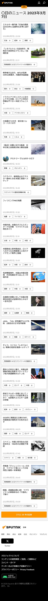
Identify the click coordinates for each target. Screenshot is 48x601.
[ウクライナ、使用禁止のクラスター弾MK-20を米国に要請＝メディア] (38, 180)
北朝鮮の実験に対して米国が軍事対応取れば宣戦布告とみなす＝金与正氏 (15, 299)
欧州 (26, 265)
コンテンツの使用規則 (10, 559)
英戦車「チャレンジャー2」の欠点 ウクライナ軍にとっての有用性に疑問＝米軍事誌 (16, 468)
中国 (15, 241)
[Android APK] (9, 577)
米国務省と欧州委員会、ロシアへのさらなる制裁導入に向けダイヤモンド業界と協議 (15, 251)
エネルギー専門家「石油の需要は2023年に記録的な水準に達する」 (16, 27)
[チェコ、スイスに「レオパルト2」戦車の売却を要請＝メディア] (38, 349)
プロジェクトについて (10, 556)
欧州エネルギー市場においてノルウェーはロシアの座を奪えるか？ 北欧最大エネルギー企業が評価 (15, 397)
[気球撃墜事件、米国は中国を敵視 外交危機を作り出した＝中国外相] (38, 277)
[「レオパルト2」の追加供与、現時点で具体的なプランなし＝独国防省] (38, 53)
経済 (15, 40)
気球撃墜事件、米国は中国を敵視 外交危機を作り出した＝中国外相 (15, 275)
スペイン (7, 458)
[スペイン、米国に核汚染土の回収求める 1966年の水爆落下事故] (38, 446)
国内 (5, 89)
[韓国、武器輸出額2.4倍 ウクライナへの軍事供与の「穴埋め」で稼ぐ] (38, 494)
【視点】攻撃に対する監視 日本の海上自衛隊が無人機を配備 (15, 146)
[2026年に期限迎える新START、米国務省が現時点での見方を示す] (38, 422)
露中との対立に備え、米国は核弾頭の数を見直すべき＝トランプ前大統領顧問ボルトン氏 (15, 371)
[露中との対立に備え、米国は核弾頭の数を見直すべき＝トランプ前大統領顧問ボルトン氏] (38, 373)
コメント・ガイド (8, 562)
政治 (15, 89)
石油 (5, 40)
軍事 (5, 168)
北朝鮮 (16, 313)
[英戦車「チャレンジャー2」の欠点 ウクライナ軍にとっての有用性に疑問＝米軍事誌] (38, 470)
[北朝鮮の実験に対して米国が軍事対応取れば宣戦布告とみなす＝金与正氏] (38, 301)
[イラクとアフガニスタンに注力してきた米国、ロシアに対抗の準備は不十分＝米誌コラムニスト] (38, 101)
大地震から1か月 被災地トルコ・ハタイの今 (15, 122)
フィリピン (18, 217)
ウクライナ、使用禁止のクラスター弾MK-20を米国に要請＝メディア (15, 178)
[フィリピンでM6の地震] (38, 205)
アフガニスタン (19, 113)
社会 (25, 534)
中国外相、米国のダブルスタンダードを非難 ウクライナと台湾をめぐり (15, 227)
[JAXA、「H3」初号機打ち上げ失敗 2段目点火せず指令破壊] (38, 325)
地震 (5, 217)
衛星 (15, 337)
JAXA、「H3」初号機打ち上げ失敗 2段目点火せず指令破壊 (16, 322)
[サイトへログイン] (39, 2)
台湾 (5, 241)
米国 (5, 113)
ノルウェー (28, 409)
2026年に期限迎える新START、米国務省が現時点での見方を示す (16, 420)
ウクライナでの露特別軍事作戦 (15, 192)
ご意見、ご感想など (28, 559)
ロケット (28, 337)
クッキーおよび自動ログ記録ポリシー (16, 566)
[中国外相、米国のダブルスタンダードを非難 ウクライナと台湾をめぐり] (38, 229)
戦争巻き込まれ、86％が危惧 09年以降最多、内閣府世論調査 (15, 74)
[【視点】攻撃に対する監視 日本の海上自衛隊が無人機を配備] (38, 149)
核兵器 (30, 458)
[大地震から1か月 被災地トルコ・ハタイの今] (38, 125)
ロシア (16, 385)
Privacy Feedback (27, 569)
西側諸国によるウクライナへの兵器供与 (18, 64)
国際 (26, 40)
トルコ (16, 137)
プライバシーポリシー (10, 569)
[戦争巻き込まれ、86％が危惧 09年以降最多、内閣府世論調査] (38, 77)
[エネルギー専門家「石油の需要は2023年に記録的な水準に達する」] (38, 29)
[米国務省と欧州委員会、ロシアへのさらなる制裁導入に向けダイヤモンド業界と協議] (38, 253)
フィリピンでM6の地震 (12, 201)
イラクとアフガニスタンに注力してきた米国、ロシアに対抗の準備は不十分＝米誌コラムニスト (15, 100)
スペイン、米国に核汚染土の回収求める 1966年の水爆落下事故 (15, 444)
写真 (5, 137)
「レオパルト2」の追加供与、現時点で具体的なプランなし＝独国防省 (16, 51)
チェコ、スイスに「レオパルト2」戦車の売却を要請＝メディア (16, 346)
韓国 (27, 313)
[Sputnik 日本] (7, 4)
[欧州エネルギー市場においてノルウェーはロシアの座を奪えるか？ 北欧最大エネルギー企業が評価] (38, 398)
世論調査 (28, 89)
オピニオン (18, 168)
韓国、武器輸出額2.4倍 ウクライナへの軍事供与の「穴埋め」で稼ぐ (16, 492)
